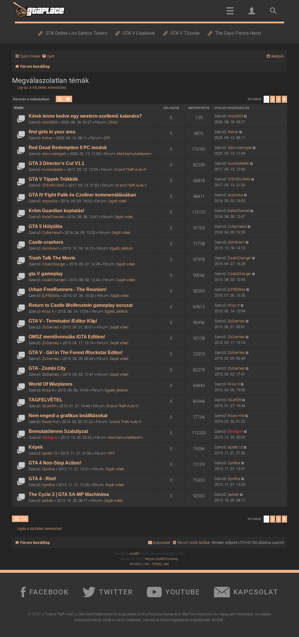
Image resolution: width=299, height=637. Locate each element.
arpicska (49, 201)
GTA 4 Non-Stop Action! (55, 462)
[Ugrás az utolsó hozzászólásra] (246, 116)
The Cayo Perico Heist (238, 33)
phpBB (134, 553)
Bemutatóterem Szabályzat (58, 431)
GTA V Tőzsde (185, 33)
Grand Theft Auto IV (122, 406)
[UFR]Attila (51, 295)
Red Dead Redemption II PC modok (68, 147)
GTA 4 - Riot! (42, 478)
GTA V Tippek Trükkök (53, 179)
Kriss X (48, 311)
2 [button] (273, 99)
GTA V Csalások (139, 33)
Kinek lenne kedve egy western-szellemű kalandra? (85, 116)
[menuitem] (48, 56)
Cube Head (51, 232)
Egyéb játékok (121, 248)
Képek (36, 447)
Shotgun (49, 437)
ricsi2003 (49, 122)
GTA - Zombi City (47, 368)
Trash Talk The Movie (52, 257)
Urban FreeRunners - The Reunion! (68, 289)
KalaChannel (53, 217)
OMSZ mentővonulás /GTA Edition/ (67, 336)
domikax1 (50, 248)
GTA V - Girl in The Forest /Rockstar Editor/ (75, 352)
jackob (47, 500)
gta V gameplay (46, 273)
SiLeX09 (48, 406)
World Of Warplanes (50, 384)
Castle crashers (46, 242)
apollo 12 (49, 453)
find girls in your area (52, 131)
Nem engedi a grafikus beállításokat (68, 415)
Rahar (47, 138)
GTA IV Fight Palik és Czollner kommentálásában (82, 194)
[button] (284, 99)
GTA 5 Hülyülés (45, 226)
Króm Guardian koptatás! (56, 210)
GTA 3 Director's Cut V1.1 (56, 163)
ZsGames (50, 327)
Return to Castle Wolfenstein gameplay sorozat (81, 305)
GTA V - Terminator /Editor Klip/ (63, 320)
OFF (106, 138)
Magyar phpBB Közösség (161, 559)
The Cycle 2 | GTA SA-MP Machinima (69, 494)
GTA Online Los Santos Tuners (76, 33)
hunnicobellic (52, 169)
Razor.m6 (50, 422)
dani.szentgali (54, 154)
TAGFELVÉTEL (45, 399)
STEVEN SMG (53, 185)
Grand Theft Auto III (130, 169)
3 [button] (278, 99)
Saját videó (117, 201)
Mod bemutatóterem (134, 154)
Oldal (112, 122)
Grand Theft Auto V (131, 185)
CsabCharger (53, 264)
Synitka (48, 469)
